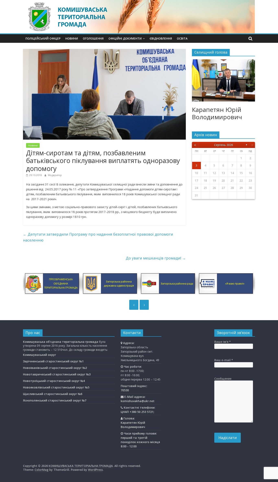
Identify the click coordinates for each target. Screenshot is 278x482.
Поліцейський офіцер (42, 38)
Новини (71, 38)
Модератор (55, 175)
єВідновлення (161, 38)
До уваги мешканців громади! (156, 258)
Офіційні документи (125, 38)
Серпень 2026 (223, 145)
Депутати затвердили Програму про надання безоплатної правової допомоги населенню (98, 237)
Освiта (182, 38)
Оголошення (93, 38)
